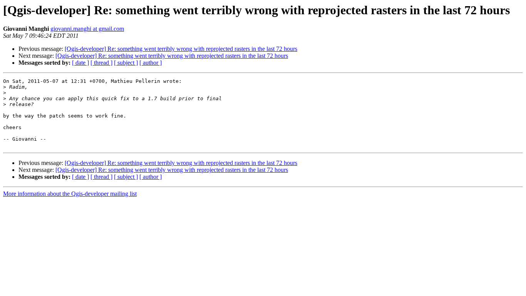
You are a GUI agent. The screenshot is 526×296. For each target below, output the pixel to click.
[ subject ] (126, 62)
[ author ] (150, 62)
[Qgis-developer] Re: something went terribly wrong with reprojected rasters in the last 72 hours (181, 48)
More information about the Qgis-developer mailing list (70, 193)
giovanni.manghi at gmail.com (87, 28)
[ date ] (80, 62)
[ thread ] (101, 62)
